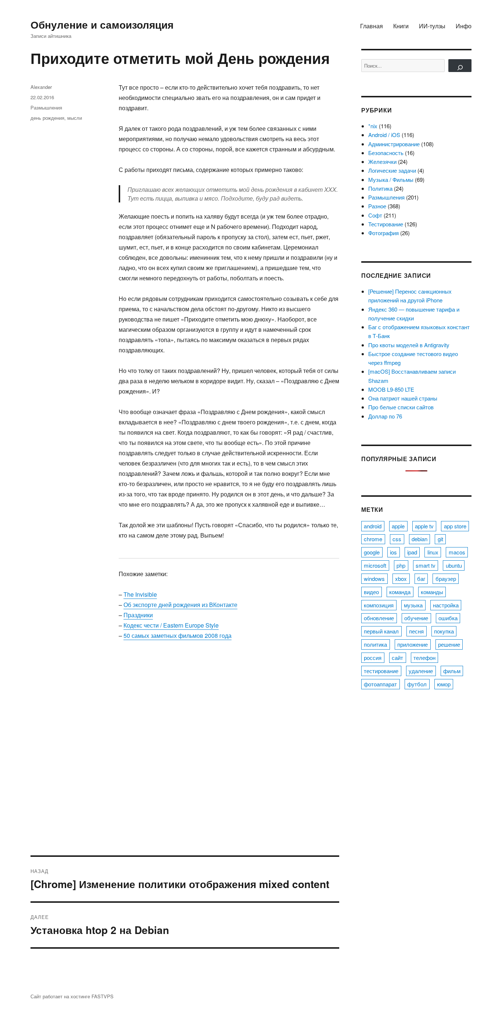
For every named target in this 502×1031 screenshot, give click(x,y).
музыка (413, 605)
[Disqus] (185, 753)
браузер (445, 578)
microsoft (375, 565)
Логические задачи (392, 170)
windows (374, 578)
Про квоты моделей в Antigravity (408, 345)
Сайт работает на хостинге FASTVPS (72, 996)
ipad (412, 552)
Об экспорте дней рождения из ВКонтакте (180, 604)
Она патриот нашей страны (402, 398)
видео (371, 592)
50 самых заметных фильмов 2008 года (177, 635)
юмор (444, 684)
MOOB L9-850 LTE (391, 389)
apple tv (424, 526)
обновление (379, 618)
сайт (397, 657)
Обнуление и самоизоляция (102, 24)
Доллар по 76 (385, 416)
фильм (451, 671)
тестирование (381, 671)
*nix (372, 126)
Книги (401, 26)
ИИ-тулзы (432, 26)
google (372, 552)
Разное (377, 206)
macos (457, 552)
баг (421, 578)
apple (398, 526)
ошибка (448, 618)
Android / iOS (384, 135)
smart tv (425, 565)
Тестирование (385, 224)
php (401, 565)
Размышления (46, 107)
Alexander (41, 86)
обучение (416, 618)
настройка (446, 605)
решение (449, 644)
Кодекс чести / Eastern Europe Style (171, 625)
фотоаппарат (380, 684)
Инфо (463, 26)
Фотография (383, 233)
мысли (74, 117)
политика (375, 644)
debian (419, 539)
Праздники (138, 615)
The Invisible (140, 594)
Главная (371, 26)
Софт (375, 215)
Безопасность (386, 153)
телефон (424, 657)
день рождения (47, 117)
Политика (380, 188)
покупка (444, 631)
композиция (379, 605)
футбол (417, 684)
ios (393, 552)
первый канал (381, 631)
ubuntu (454, 565)
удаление (421, 671)
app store (455, 526)
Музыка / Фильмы (390, 179)
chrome (373, 539)
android (372, 526)
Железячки (382, 161)
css (396, 539)
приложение (412, 644)
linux (432, 552)
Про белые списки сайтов (401, 407)
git (440, 539)
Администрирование (394, 144)
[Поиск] (459, 65)
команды (432, 592)
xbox (401, 578)
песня (416, 631)
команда (399, 592)
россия (372, 657)
